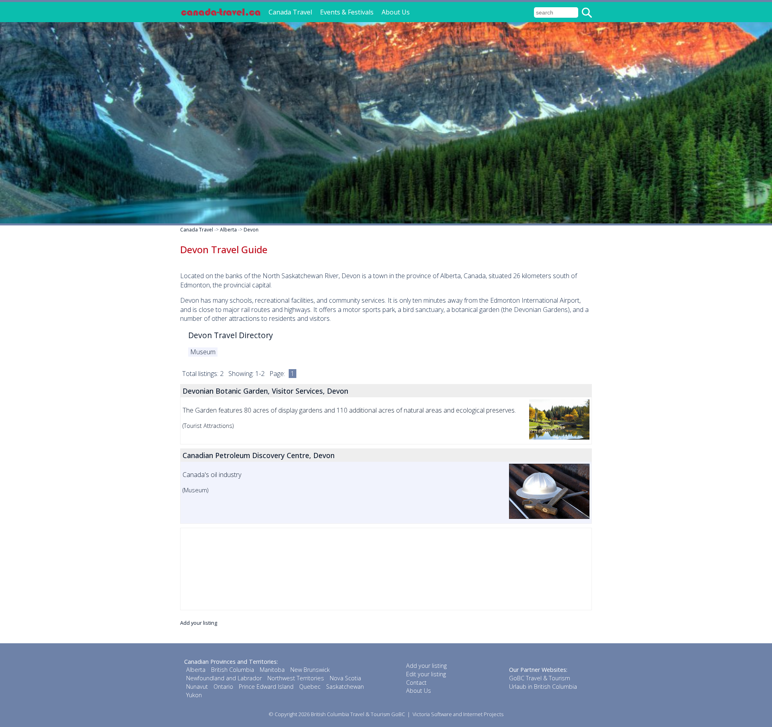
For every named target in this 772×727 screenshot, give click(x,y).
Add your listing (198, 622)
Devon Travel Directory (230, 335)
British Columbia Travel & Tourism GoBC (358, 714)
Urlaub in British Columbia (543, 686)
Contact (416, 682)
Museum (203, 351)
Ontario (223, 686)
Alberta (228, 229)
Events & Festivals (347, 12)
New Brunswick (310, 669)
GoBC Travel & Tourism (539, 678)
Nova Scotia (345, 678)
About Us (396, 12)
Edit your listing (426, 674)
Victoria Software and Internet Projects (458, 714)
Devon (251, 229)
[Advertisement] (386, 569)
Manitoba (272, 669)
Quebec (309, 686)
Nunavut (197, 686)
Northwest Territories (295, 678)
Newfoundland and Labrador (224, 678)
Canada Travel (290, 12)
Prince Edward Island (266, 686)
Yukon (194, 695)
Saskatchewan (345, 686)
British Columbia (232, 669)
